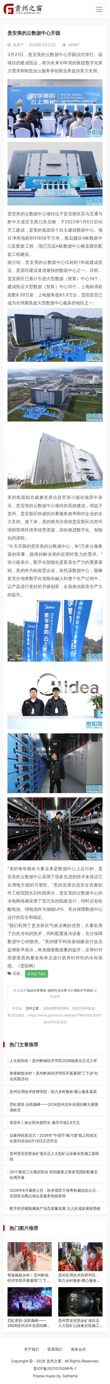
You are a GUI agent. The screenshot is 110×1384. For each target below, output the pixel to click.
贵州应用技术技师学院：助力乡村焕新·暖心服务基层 (55, 1091)
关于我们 (31, 1349)
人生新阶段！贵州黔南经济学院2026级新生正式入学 (54, 1060)
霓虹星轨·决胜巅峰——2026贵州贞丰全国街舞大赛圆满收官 (55, 1107)
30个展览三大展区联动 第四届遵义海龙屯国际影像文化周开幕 (54, 1175)
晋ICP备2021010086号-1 (55, 1368)
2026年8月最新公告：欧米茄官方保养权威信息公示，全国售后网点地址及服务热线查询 (55, 1193)
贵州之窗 (33, 1008)
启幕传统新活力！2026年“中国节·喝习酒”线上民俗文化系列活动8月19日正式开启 (54, 1138)
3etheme (70, 1376)
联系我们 (55, 1349)
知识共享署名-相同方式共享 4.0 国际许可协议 (60, 990)
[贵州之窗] (22, 9)
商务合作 (78, 1349)
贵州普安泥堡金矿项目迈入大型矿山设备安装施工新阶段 (54, 1156)
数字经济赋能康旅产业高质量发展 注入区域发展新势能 (55, 1208)
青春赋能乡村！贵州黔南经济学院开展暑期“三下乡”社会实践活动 (55, 1076)
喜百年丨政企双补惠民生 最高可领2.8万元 (54, 1122)
